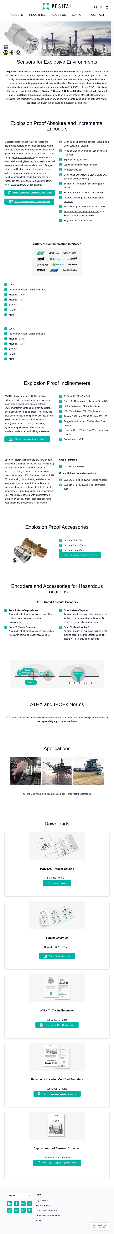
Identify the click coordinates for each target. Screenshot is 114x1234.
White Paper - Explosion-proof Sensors (59, 1163)
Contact (97, 14)
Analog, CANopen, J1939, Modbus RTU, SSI (86, 416)
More (11, 315)
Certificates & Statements (48, 1215)
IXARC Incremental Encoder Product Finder (32, 193)
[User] (95, 7)
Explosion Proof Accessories (80, 555)
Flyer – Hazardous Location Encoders (59, 1094)
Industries (37, 14)
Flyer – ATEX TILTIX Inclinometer (59, 1025)
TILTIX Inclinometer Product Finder (29, 439)
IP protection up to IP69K (76, 160)
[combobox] (19, 1195)
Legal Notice (42, 1200)
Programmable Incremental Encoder (81, 211)
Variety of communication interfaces (81, 165)
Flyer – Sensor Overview (59, 956)
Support (78, 14)
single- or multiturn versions (33, 161)
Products (15, 14)
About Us (59, 14)
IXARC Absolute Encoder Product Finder (32, 202)
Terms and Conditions (46, 1210)
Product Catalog (59, 883)
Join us (39, 1220)
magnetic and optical (23, 157)
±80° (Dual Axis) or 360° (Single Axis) (82, 411)
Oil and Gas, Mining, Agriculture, (39, 794)
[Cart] (106, 7)
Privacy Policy (43, 1205)
